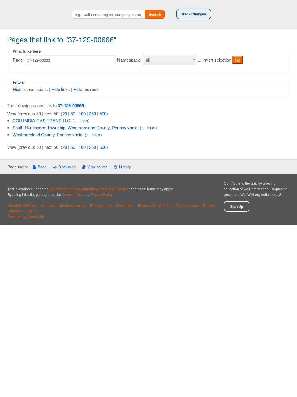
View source (97, 166)
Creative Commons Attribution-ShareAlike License (89, 188)
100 (82, 113)
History (124, 166)
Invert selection (216, 60)
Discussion (66, 166)
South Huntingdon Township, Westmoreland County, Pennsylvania (74, 127)
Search (154, 14)
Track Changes (193, 14)
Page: (18, 60)
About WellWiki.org (22, 205)
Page (42, 166)
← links (81, 120)
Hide (17, 89)
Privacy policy (101, 205)
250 (92, 113)
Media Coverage (73, 205)
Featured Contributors (155, 205)
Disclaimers (125, 205)
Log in (31, 210)
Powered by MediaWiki (26, 216)
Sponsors (48, 205)
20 (64, 113)
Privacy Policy (101, 194)
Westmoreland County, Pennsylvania (47, 134)
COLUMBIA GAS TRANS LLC (41, 120)
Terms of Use (72, 194)
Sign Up (236, 206)
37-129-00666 (71, 105)
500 (102, 113)
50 (72, 113)
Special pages (187, 205)
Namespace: (129, 60)
